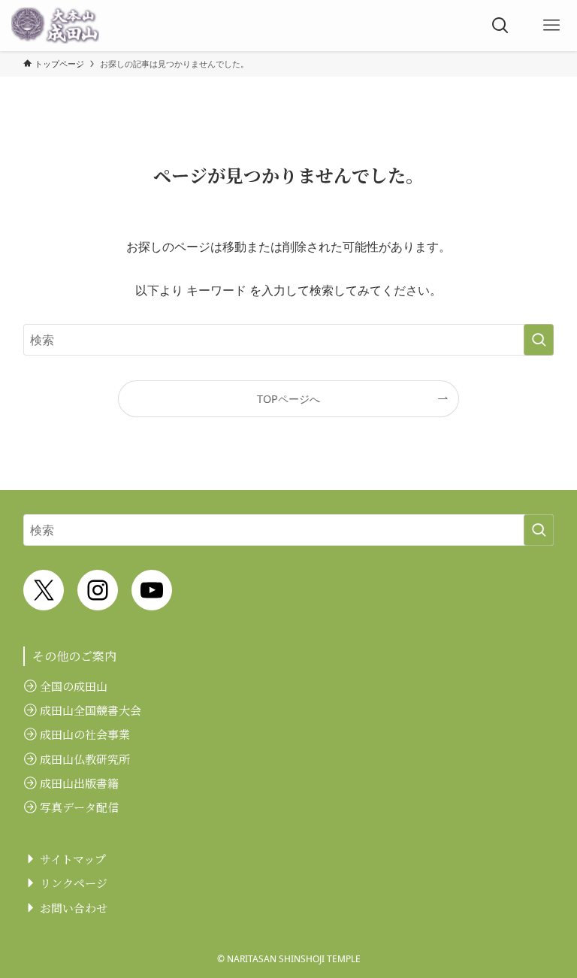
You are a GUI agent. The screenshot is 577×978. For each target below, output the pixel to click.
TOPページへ (288, 399)
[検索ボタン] (500, 25)
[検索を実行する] (539, 340)
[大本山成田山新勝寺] (55, 25)
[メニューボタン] (551, 25)
